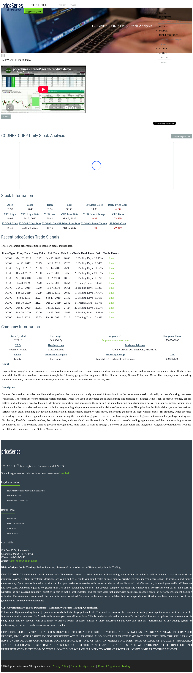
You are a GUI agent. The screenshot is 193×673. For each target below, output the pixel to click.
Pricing (163, 26)
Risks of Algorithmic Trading (114, 666)
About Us (164, 57)
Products (165, 17)
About (163, 53)
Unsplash (64, 473)
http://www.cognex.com (115, 340)
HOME (162, 13)
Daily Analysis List (181, 136)
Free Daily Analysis (16, 523)
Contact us (12, 533)
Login (73, 5)
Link (111, 258)
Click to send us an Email (23, 560)
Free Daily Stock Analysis (171, 39)
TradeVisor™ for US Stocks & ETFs (175, 21)
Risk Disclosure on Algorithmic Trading (26, 491)
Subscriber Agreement (17, 501)
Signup (62, 5)
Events (163, 44)
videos (163, 48)
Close (6, 116)
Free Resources (168, 35)
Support (164, 31)
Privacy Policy (14, 496)
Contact (164, 62)
